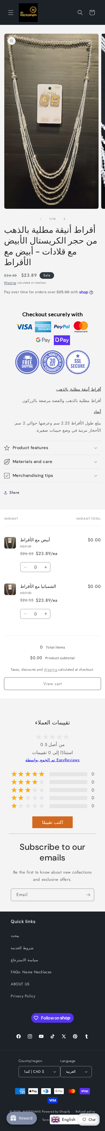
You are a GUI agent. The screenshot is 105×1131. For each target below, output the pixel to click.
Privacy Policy (23, 996)
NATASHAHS (32, 1111)
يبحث (15, 935)
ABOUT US (20, 984)
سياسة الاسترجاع (24, 960)
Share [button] (14, 492)
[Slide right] (64, 219)
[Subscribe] (88, 895)
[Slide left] (41, 219)
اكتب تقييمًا (52, 822)
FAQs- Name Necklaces (31, 972)
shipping (50, 669)
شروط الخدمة (22, 948)
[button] (11, 12)
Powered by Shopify (56, 1111)
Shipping (10, 283)
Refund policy (85, 1111)
